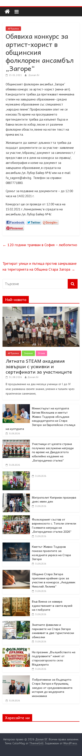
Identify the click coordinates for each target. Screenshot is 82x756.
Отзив (41, 353)
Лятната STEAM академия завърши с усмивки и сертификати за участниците (39, 366)
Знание (28, 353)
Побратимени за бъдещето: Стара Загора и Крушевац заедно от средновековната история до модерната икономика (52, 687)
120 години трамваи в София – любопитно (40, 244)
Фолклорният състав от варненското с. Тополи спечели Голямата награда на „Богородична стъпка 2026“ (54, 525)
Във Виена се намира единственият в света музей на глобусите (52, 605)
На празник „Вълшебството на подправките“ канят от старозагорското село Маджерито (53, 658)
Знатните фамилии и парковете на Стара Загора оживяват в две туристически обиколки (53, 630)
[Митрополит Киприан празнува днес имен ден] (16, 496)
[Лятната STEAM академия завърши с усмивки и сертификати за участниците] (41, 309)
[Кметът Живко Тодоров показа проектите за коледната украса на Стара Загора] (16, 545)
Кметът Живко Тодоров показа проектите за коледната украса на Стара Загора (51, 552)
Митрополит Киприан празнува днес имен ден (54, 499)
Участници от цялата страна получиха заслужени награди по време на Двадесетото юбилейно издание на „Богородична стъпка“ (53, 451)
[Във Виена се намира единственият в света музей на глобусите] (16, 600)
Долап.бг (34, 75)
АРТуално (13, 28)
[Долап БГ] (7, 11)
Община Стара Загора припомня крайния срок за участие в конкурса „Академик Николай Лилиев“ (53, 580)
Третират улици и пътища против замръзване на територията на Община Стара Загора (40, 266)
